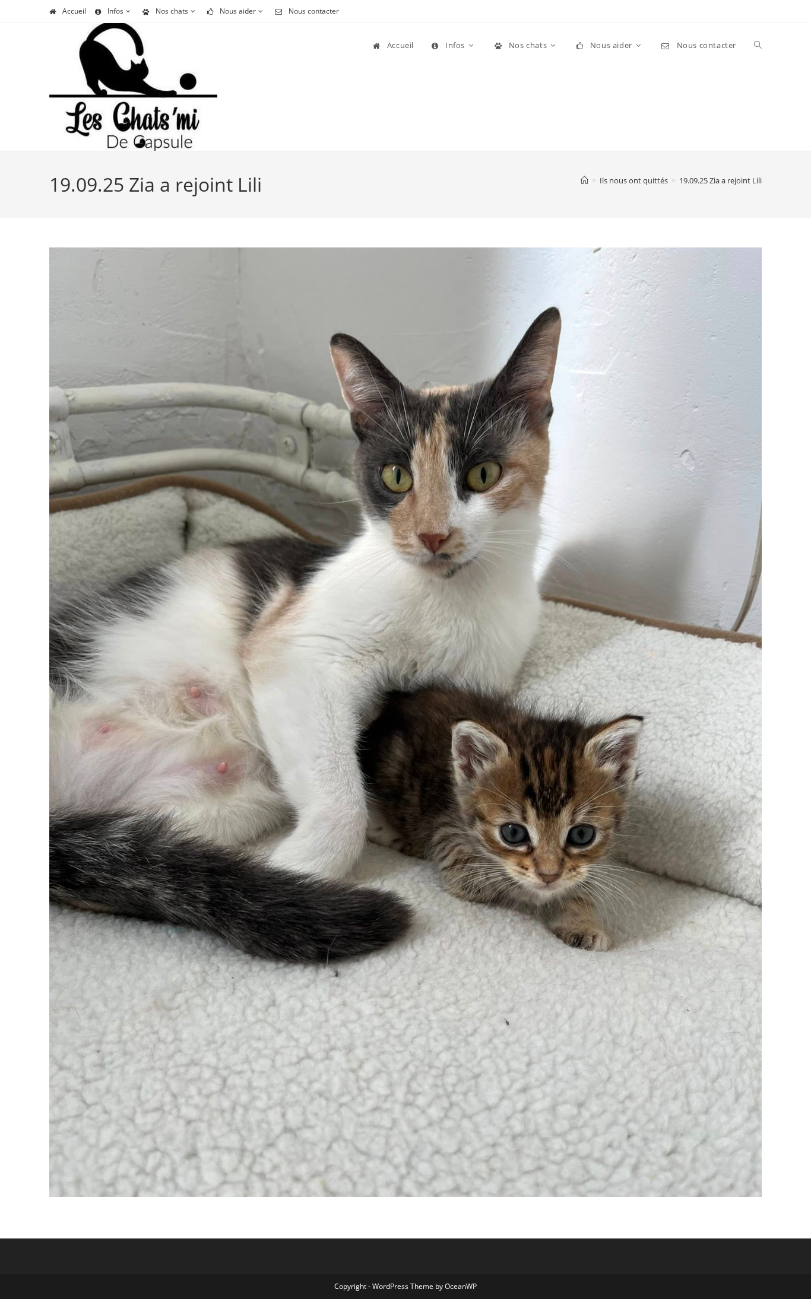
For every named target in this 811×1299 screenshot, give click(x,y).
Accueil (74, 11)
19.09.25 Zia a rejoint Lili (720, 180)
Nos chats (172, 11)
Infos (115, 11)
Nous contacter (314, 11)
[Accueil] (584, 180)
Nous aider (238, 11)
